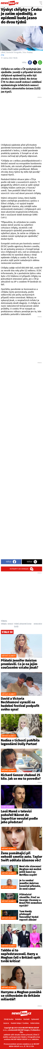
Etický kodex (8, 1019)
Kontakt (26, 1019)
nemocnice (38, 624)
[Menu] (40, 3)
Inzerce (6, 1023)
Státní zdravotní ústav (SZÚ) (22, 625)
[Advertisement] (21, 120)
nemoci (10, 624)
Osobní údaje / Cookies (20, 1023)
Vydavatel (35, 1019)
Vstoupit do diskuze (19, 569)
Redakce (18, 1019)
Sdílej (8, 562)
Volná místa (34, 1023)
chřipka (4, 624)
